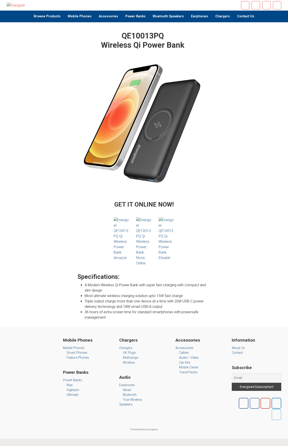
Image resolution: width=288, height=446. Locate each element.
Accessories (185, 348)
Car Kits (184, 363)
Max (70, 385)
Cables (184, 353)
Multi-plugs (130, 358)
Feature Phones (78, 358)
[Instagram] (256, 5)
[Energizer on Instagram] (254, 403)
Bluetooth (130, 395)
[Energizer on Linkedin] (276, 403)
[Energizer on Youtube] (265, 403)
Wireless (129, 363)
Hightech (73, 390)
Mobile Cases (188, 367)
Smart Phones (77, 353)
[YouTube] (266, 5)
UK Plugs (129, 353)
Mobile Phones (73, 348)
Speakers (126, 404)
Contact (237, 353)
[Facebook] (245, 5)
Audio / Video (189, 358)
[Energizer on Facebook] (243, 403)
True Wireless (132, 400)
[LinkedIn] (277, 5)
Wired (127, 390)
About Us (238, 348)
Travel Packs (188, 372)
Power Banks (72, 380)
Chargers (125, 348)
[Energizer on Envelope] (276, 414)
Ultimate (72, 395)
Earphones (127, 385)
